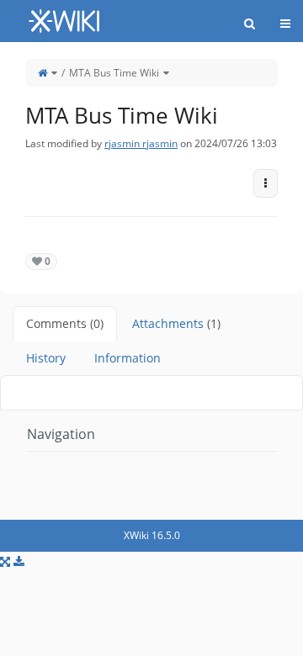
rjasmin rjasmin (141, 143)
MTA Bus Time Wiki (114, 73)
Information (127, 358)
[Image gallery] (5, 561)
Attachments (176, 323)
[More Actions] (265, 183)
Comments (65, 323)
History (46, 358)
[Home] (42, 73)
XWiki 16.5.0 (152, 535)
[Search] (249, 23)
